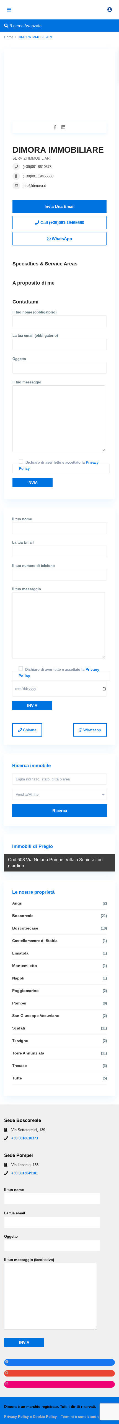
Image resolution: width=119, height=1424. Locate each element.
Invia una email (59, 206)
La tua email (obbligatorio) (35, 335)
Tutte (17, 1078)
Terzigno (20, 1040)
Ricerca (59, 810)
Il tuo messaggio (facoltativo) (29, 1260)
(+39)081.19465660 (38, 176)
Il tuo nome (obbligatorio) (34, 312)
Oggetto (19, 359)
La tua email (14, 1213)
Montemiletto (24, 965)
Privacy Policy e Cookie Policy (30, 1417)
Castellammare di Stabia (35, 940)
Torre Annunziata (28, 1053)
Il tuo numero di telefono (33, 566)
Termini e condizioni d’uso (84, 1417)
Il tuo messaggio (26, 382)
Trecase (19, 1065)
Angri (17, 903)
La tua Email (23, 542)
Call (61, 222)
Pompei (19, 1003)
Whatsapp (91, 730)
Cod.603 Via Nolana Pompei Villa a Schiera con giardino (55, 862)
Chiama (29, 730)
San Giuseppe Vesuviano (36, 1015)
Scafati (18, 1028)
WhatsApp (61, 238)
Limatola (20, 953)
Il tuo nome (22, 519)
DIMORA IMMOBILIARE (58, 149)
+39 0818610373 (24, 1138)
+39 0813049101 (24, 1173)
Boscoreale (22, 915)
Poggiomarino (25, 990)
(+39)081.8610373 (37, 167)
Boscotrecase (25, 928)
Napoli (18, 978)
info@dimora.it (34, 186)
